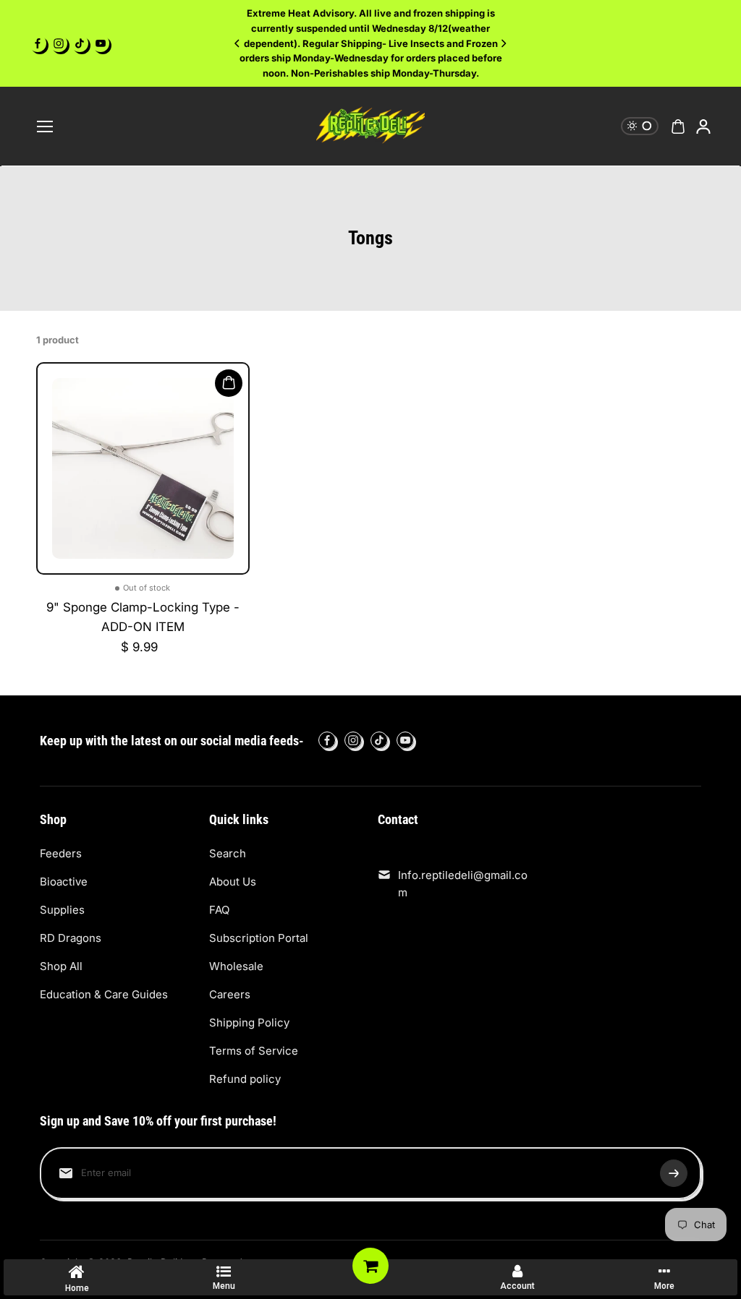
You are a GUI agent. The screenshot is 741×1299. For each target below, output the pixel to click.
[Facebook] (37, 43)
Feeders (61, 853)
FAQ (219, 910)
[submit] (673, 1173)
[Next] (503, 43)
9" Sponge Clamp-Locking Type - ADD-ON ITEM (143, 617)
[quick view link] (228, 383)
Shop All (61, 966)
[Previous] (238, 43)
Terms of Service (253, 1051)
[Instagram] (58, 43)
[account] (703, 126)
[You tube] (100, 43)
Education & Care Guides (104, 994)
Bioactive (64, 881)
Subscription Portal (258, 938)
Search (227, 853)
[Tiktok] (79, 43)
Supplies (62, 910)
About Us (232, 881)
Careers (229, 994)
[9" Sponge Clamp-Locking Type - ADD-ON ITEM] (143, 468)
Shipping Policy (249, 1022)
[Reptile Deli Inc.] (370, 126)
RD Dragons (70, 938)
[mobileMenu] (45, 126)
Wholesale (236, 966)
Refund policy (245, 1079)
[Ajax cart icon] (678, 126)
